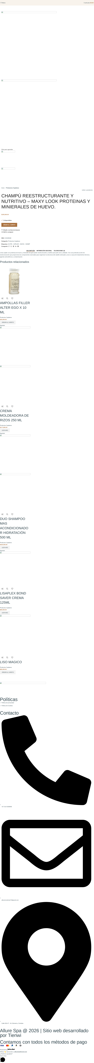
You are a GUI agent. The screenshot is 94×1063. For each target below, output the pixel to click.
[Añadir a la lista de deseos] (12, 298)
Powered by (3, 1049)
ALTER (10, 244)
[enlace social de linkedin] (16, 246)
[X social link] (11, 246)
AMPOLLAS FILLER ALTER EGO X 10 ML (15, 307)
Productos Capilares (12, 188)
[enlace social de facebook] (9, 246)
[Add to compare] (2, 298)
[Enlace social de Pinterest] (13, 246)
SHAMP (27, 244)
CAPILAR (16, 244)
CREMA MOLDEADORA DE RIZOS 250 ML (14, 415)
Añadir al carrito (9, 225)
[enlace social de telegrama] (18, 246)
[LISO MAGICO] (15, 635)
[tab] (30, 251)
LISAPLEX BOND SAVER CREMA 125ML (13, 597)
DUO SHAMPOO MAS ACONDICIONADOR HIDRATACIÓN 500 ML (14, 528)
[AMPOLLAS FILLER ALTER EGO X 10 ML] (15, 280)
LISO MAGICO (11, 662)
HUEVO (22, 244)
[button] (8, 322)
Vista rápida (7, 298)
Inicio (2, 188)
